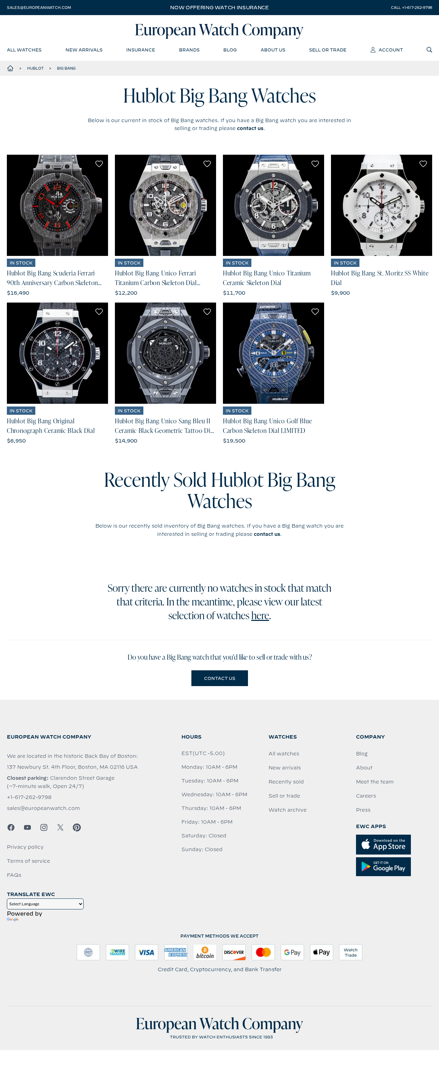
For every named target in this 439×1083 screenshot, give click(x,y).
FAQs (14, 875)
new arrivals (84, 50)
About (364, 767)
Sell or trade (284, 796)
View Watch (57, 205)
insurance (140, 50)
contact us (250, 128)
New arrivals (285, 767)
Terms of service (28, 861)
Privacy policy (25, 847)
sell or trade (327, 50)
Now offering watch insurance (219, 7)
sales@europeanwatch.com (39, 7)
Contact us (219, 678)
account (391, 49)
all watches (24, 50)
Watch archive (288, 810)
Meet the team (375, 782)
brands (189, 50)
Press (363, 810)
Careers (366, 796)
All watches (284, 753)
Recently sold (286, 782)
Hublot (35, 68)
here (260, 616)
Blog (362, 753)
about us (273, 50)
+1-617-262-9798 (29, 797)
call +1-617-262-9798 (411, 7)
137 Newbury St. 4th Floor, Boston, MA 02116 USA (72, 767)
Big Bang (66, 68)
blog (230, 50)
